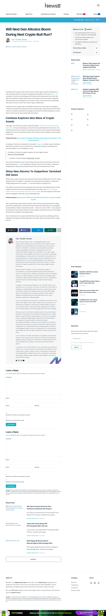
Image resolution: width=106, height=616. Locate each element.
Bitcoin (52, 94)
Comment (9, 377)
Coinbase (42, 125)
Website (37, 405)
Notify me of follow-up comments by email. (18, 415)
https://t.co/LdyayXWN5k (16, 154)
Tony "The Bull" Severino (19, 39)
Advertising (74, 585)
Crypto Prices (28, 14)
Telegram (39, 144)
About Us (74, 582)
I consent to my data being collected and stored (83, 342)
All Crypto (66, 14)
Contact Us (74, 587)
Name (8, 398)
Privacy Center (75, 590)
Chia (19, 164)
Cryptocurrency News (11, 14)
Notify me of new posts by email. (15, 420)
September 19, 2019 (33, 158)
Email (8, 405)
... (79, 309)
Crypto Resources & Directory (48, 14)
